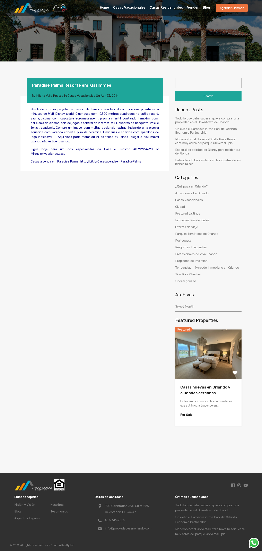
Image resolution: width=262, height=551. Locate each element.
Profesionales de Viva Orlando (196, 254)
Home (104, 7)
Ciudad (180, 207)
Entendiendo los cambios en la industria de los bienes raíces (208, 162)
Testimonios (59, 511)
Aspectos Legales (27, 518)
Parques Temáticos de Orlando (196, 234)
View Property (208, 369)
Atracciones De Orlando (192, 193)
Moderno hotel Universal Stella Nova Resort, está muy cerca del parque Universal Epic (206, 141)
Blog (206, 7)
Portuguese (183, 240)
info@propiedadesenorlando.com (128, 528)
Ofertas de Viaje (186, 227)
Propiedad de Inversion (191, 261)
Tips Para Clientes (188, 274)
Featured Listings (187, 213)
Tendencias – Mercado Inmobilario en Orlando (207, 267)
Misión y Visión (24, 505)
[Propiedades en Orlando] (41, 11)
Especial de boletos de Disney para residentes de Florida (207, 151)
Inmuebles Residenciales (192, 220)
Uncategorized (185, 281)
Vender (193, 7)
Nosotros (57, 505)
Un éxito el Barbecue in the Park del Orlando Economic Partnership (206, 130)
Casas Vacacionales (129, 7)
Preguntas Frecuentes (191, 247)
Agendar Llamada (232, 8)
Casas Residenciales (166, 7)
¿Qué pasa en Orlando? (191, 186)
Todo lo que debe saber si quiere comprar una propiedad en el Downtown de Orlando (207, 120)
